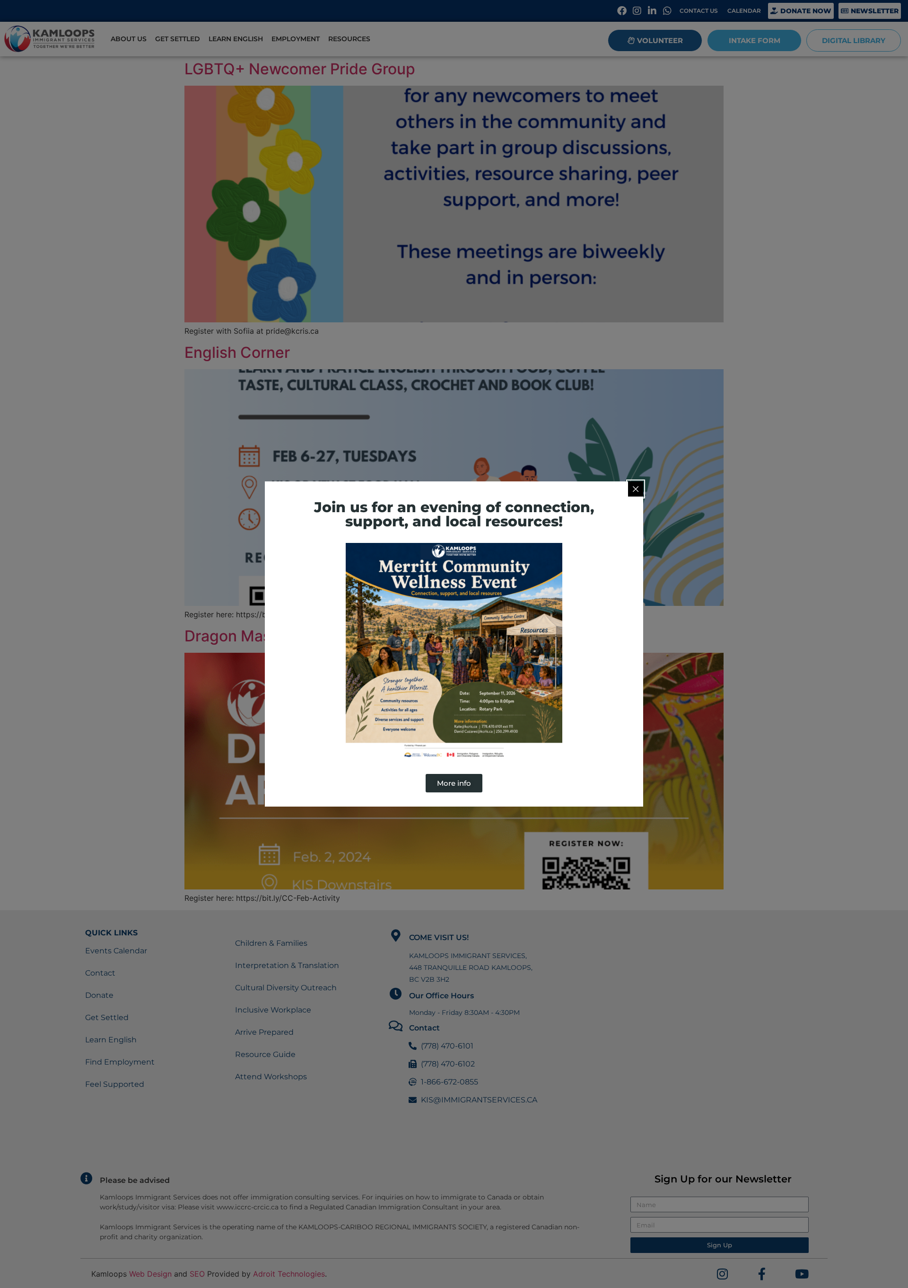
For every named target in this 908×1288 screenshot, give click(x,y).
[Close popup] (635, 489)
